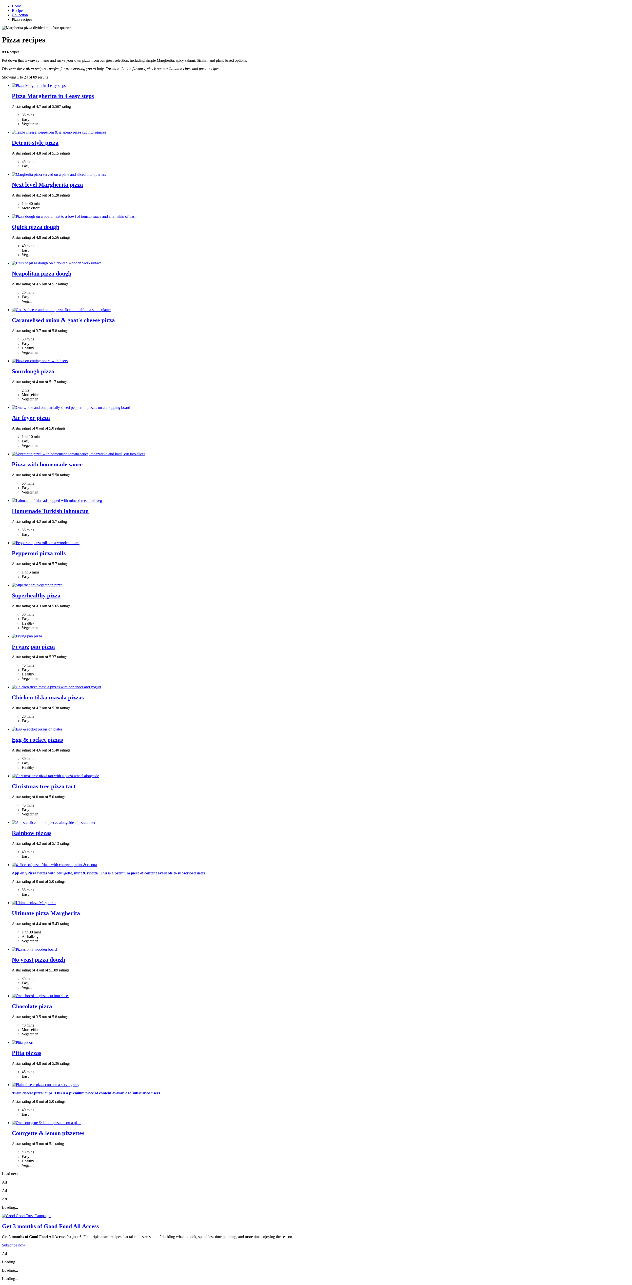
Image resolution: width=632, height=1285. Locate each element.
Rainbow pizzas (31, 833)
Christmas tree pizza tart (44, 786)
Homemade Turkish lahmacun (50, 511)
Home (16, 6)
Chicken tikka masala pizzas (48, 697)
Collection (20, 15)
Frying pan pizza (33, 646)
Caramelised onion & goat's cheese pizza (63, 320)
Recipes (18, 10)
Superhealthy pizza (36, 595)
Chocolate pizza (32, 1006)
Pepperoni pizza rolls (39, 553)
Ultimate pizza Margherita (46, 913)
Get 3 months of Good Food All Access (50, 1226)
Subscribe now (13, 1245)
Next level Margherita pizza (47, 184)
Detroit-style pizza (35, 142)
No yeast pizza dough (38, 959)
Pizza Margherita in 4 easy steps (53, 96)
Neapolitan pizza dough (41, 273)
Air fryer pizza (31, 418)
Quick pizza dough (35, 227)
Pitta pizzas (26, 1053)
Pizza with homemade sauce (47, 464)
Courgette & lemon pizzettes (48, 1133)
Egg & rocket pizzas (37, 739)
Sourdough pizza (33, 371)
